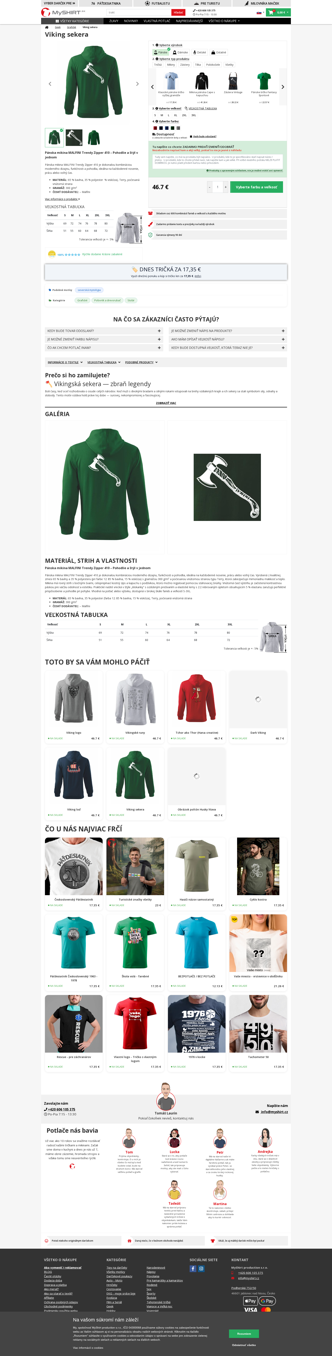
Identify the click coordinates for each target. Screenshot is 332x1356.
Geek (58, 27)
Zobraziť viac (166, 403)
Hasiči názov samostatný (197, 899)
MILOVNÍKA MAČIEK (265, 3)
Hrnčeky (111, 1285)
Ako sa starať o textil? (58, 1293)
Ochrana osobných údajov (61, 1302)
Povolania (153, 1276)
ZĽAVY (113, 21)
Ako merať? (51, 1289)
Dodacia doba (53, 1280)
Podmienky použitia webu (61, 1311)
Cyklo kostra (258, 899)
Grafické (71, 27)
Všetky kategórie (74, 21)
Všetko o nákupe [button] (223, 21)
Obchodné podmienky (58, 1306)
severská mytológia (89, 290)
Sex (149, 1289)
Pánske (162, 52)
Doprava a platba (55, 1285)
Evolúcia (111, 1298)
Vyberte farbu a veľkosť (256, 187)
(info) (198, 276)
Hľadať (178, 12)
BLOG (48, 1272)
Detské (201, 52)
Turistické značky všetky (135, 899)
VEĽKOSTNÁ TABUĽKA (203, 108)
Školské (151, 1298)
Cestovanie (113, 1289)
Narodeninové (156, 1267)
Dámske (183, 52)
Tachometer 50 (258, 1057)
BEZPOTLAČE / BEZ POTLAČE (196, 976)
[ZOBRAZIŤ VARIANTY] (74, 699)
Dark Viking (258, 732)
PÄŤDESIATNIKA (109, 3)
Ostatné (221, 52)
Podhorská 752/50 (243, 1288)
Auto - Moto (114, 1280)
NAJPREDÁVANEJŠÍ (189, 21)
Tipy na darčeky (116, 1267)
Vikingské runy (135, 732)
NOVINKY (131, 21)
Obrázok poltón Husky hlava (197, 809)
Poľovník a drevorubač (107, 300)
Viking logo (73, 732)
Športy (151, 1293)
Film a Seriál (114, 1302)
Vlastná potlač (157, 21)
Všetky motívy (115, 1272)
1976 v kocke (196, 1057)
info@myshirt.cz (274, 1112)
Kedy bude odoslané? (205, 136)
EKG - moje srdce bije (120, 1293)
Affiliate (49, 1298)
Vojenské (153, 1311)
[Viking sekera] (105, 487)
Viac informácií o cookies (88, 1347)
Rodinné (152, 1285)
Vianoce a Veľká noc (159, 1306)
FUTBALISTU (161, 3)
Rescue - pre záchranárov (74, 1057)
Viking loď (74, 809)
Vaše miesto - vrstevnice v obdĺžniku (258, 976)
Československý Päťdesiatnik (74, 899)
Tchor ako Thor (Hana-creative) (197, 732)
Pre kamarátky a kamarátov (165, 1280)
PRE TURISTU (210, 3)
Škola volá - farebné (135, 976)
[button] (261, 12)
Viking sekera (135, 809)
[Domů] (46, 27)
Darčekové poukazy (119, 1276)
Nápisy (151, 1272)
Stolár (131, 300)
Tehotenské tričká (158, 1302)
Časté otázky (52, 1276)
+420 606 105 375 (205, 10)
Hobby (110, 1311)
